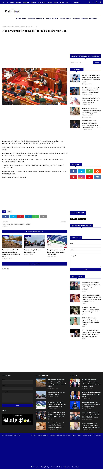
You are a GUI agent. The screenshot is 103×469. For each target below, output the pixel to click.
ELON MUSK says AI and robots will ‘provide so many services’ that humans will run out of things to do (91, 333)
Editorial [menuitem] (40, 19)
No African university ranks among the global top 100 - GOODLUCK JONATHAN (91, 90)
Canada (12, 2)
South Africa (41, 2)
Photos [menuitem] (85, 19)
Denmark (26, 2)
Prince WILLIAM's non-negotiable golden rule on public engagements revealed (91, 425)
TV (71, 2)
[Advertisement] (34, 52)
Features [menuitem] (76, 19)
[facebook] (90, 2)
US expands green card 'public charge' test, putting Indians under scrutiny (56, 252)
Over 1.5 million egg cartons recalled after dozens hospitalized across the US (57, 425)
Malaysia (33, 2)
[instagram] (96, 2)
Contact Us (75, 467)
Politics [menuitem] (31, 19)
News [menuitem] (24, 19)
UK (7, 2)
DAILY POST (16, 435)
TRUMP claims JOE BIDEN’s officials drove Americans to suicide (91, 394)
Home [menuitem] (18, 19)
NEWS (8, 26)
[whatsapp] (89, 171)
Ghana (62, 2)
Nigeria (49, 2)
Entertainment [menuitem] (52, 19)
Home (3, 26)
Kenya (56, 2)
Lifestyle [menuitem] (93, 19)
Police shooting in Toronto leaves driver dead (32, 251)
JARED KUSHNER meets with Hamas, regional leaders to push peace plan (91, 404)
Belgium (18, 2)
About (37, 467)
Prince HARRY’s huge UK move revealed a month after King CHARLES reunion (91, 415)
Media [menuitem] (68, 19)
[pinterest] (100, 2)
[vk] (97, 177)
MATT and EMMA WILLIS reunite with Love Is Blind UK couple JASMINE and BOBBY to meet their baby (91, 298)
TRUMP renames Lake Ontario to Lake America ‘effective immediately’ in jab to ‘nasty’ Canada (91, 383)
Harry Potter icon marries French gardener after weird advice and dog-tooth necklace (91, 286)
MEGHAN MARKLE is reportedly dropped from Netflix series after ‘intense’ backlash (90, 321)
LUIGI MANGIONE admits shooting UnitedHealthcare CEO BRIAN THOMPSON (56, 414)
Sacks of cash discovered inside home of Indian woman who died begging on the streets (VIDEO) (91, 111)
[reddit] (97, 171)
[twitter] (93, 2)
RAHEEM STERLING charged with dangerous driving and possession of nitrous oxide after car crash (91, 124)
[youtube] (89, 177)
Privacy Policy (45, 467)
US (3, 2)
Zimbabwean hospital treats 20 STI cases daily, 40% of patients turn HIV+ (90, 100)
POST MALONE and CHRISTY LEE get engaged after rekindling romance (91, 309)
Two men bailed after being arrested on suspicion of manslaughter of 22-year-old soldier (11, 253)
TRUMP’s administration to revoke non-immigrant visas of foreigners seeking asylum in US (91, 78)
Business (76, 2)
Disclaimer (68, 467)
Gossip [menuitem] (62, 19)
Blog (67, 2)
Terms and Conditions (57, 467)
